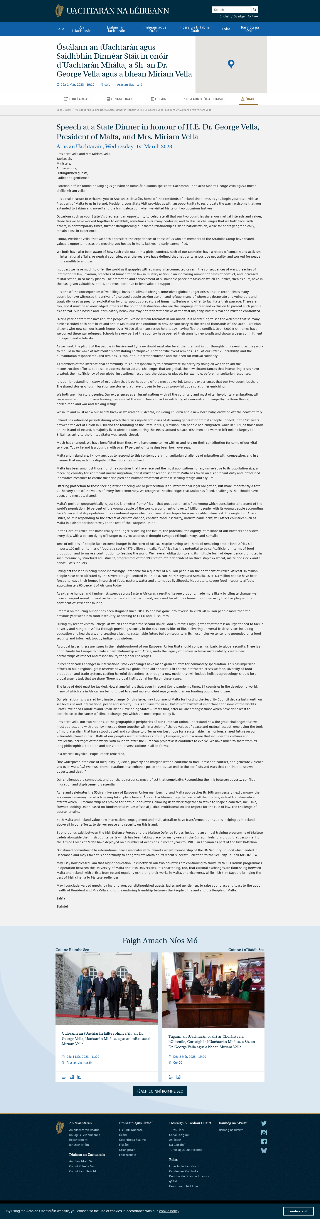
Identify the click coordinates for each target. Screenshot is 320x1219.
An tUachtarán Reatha (84, 1130)
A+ (256, 16)
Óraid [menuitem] (252, 100)
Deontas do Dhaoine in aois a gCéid (189, 1178)
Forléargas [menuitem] (80, 100)
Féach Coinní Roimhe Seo (160, 1091)
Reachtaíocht (78, 1140)
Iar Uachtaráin (79, 1145)
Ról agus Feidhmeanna (84, 1135)
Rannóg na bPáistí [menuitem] (250, 29)
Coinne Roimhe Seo (72, 949)
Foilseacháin (127, 1155)
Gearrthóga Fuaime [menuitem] (207, 100)
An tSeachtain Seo (81, 1161)
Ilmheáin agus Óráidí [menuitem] (154, 29)
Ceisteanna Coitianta (183, 1171)
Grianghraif (127, 1150)
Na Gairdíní (177, 1145)
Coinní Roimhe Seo (82, 1166)
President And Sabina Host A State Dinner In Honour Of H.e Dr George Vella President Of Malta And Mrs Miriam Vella (142, 109)
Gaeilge (239, 16)
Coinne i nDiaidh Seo (246, 949)
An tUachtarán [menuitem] (81, 29)
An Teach (175, 1140)
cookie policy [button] (169, 1211)
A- (249, 16)
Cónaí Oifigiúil (179, 1135)
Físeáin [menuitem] (162, 100)
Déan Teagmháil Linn (183, 1186)
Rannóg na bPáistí (231, 1130)
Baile (59, 109)
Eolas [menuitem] (226, 29)
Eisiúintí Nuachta (131, 1130)
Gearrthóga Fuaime (132, 1140)
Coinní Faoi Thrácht (82, 1171)
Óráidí (123, 1135)
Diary (68, 109)
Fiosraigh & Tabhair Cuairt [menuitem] (196, 29)
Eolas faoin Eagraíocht (184, 1166)
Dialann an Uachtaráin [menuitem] (115, 29)
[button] (231, 64)
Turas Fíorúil (177, 1130)
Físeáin (124, 1145)
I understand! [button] (298, 1211)
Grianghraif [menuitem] (123, 100)
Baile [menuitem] (60, 29)
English (225, 16)
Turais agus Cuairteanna (185, 1150)
